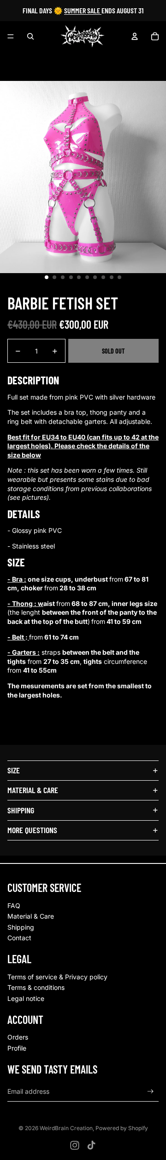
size (13, 770)
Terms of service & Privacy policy (57, 977)
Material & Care (30, 916)
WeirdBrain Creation (66, 1128)
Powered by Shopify (121, 1128)
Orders (17, 1037)
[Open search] (30, 36)
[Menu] (10, 36)
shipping (20, 810)
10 (119, 277)
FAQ (13, 905)
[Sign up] (150, 1091)
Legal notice (25, 998)
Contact (19, 938)
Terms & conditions (36, 987)
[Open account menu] (135, 36)
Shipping (20, 927)
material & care (32, 790)
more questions (32, 830)
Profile (16, 1048)
